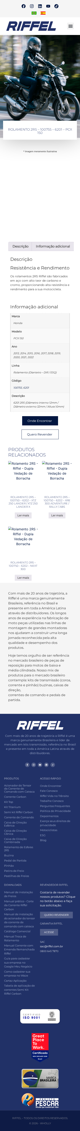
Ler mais (23, 515)
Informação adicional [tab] (53, 246)
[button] (70, 26)
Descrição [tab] (21, 246)
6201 (26, 387)
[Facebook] (23, 6)
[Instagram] (32, 6)
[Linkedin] (40, 6)
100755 (17, 387)
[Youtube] (48, 6)
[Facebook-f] (27, 765)
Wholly (45, 1123)
